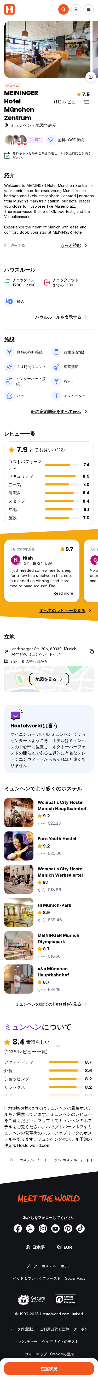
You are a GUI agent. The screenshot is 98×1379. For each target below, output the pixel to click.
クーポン (80, 1329)
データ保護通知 (23, 1329)
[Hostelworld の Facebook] (18, 1228)
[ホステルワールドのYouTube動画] (55, 1228)
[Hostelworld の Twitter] (30, 1228)
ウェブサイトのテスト (60, 1341)
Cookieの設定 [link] (62, 1354)
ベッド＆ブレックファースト (37, 1278)
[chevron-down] (58, 1046)
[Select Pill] (63, 9)
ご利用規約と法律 (54, 1329)
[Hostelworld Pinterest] (68, 1228)
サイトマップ (36, 1354)
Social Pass (75, 1278)
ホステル (12, 86)
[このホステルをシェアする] (90, 77)
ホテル (66, 1266)
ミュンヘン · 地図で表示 (33, 125)
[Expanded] (11, 1160)
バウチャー (28, 1341)
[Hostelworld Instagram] (43, 1228)
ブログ (31, 1266)
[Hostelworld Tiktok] (80, 1228)
